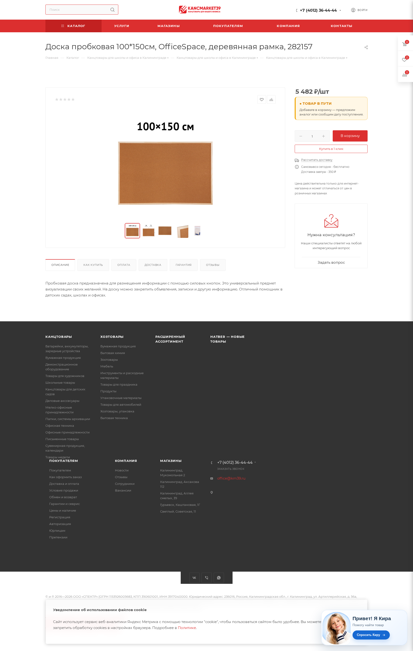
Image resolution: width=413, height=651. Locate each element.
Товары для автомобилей (120, 404)
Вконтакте (194, 578)
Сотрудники (125, 484)
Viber (206, 578)
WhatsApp (219, 578)
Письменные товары (62, 439)
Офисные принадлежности (67, 432)
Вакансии (123, 490)
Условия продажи (63, 490)
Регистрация (59, 517)
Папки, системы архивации (67, 419)
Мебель (106, 366)
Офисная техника (59, 425)
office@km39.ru (231, 478)
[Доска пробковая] (165, 163)
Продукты (108, 391)
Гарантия (184, 265)
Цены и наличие (62, 510)
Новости (122, 470)
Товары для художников (64, 376)
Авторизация (60, 524)
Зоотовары (109, 359)
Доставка (153, 265)
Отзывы (213, 265)
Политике (187, 627)
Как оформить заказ (65, 477)
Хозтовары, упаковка (117, 411)
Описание (60, 265)
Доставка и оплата (64, 484)
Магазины (170, 461)
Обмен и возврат (63, 497)
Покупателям (63, 461)
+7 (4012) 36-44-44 (318, 10)
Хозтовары (112, 337)
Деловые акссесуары (62, 401)
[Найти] (112, 10)
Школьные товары (60, 382)
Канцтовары (58, 337)
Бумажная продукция (63, 358)
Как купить (93, 265)
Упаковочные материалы (120, 398)
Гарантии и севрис (64, 504)
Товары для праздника (118, 384)
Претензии (58, 537)
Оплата (123, 265)
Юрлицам (57, 530)
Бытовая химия (112, 353)
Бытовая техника (114, 418)
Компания (126, 461)
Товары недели (57, 457)
